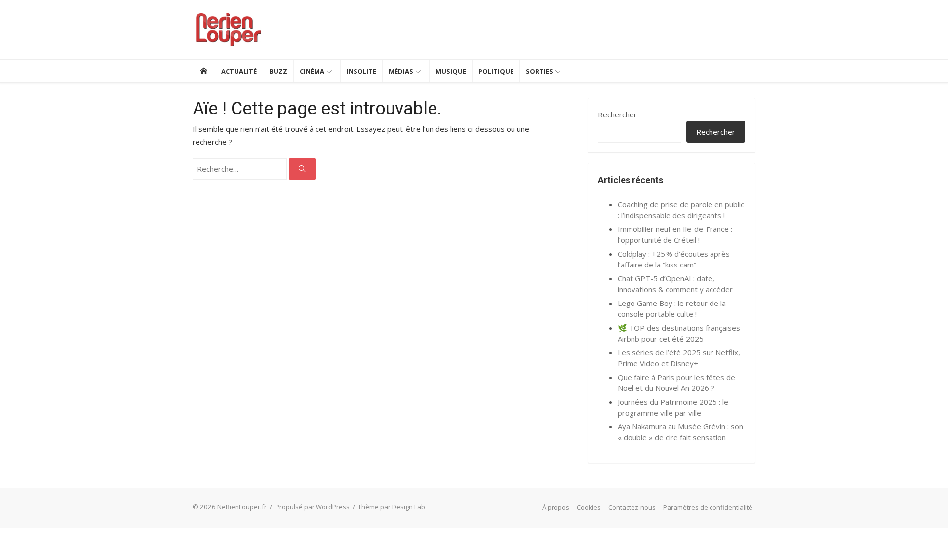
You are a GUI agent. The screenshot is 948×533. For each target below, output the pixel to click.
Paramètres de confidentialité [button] (707, 507)
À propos (555, 507)
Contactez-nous (632, 507)
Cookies (589, 507)
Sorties (539, 71)
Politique (496, 71)
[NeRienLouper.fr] (204, 71)
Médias (401, 71)
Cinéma (312, 71)
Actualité (239, 71)
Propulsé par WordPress (313, 506)
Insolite (361, 71)
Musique (450, 71)
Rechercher (617, 114)
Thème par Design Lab (391, 506)
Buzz (278, 71)
